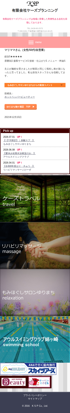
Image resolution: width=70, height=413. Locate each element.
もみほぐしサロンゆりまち (17, 144)
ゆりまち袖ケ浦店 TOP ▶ (21, 106)
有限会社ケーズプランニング (35, 7)
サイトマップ (35, 398)
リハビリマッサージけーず (17, 169)
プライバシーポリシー (35, 395)
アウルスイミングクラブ (16, 156)
